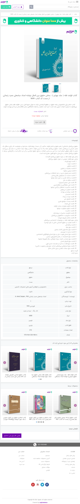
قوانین (48, 470)
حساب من (21, 455)
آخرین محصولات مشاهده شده (41, 458)
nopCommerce (43, 503)
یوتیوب (38, 484)
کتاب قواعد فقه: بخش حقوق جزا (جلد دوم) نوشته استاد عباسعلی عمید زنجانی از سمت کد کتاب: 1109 (40, 375)
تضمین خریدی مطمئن (69, 458)
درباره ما (72, 470)
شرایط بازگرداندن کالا (44, 464)
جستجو (48, 455)
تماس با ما (72, 473)
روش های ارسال (70, 455)
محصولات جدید (45, 461)
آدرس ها (22, 461)
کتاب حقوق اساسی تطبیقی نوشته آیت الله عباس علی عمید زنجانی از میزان (15, 375)
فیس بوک (47, 484)
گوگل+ (33, 484)
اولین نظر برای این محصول (12, 435)
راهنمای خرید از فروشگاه (68, 461)
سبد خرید (21, 464)
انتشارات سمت (38, 111)
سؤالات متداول (46, 467)
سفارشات (22, 458)
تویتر (42, 484)
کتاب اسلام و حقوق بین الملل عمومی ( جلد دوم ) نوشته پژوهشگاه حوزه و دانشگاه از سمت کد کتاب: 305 (14, 418)
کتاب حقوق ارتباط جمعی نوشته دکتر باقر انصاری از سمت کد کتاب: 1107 (65, 418)
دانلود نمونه (38, 122)
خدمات (73, 467)
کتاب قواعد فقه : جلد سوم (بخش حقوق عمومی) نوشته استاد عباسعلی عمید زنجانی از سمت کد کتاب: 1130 (66, 375)
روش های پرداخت (70, 464)
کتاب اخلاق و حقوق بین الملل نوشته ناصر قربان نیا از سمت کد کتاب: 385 (40, 418)
